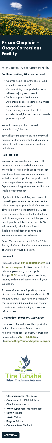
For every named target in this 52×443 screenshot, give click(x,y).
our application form (33, 262)
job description (14, 267)
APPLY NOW (10, 435)
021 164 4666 (27, 337)
